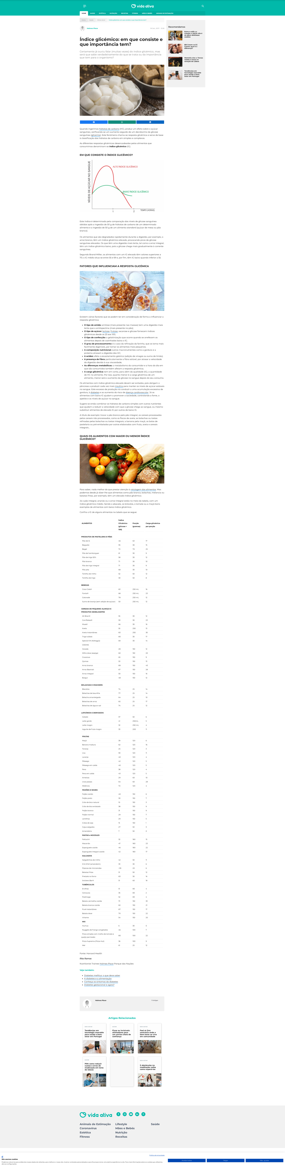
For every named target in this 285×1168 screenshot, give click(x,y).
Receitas (124, 13)
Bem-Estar (88, 1026)
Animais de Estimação (164, 13)
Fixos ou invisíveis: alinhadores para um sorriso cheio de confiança (121, 1034)
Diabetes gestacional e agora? (99, 985)
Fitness (135, 13)
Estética (102, 13)
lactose (106, 331)
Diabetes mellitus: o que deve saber (102, 975)
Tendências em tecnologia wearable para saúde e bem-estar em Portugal (94, 1034)
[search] (202, 6)
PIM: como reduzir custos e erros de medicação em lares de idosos (94, 1067)
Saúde (92, 13)
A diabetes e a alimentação (98, 978)
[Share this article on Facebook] (94, 122)
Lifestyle (121, 1124)
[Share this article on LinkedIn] (150, 122)
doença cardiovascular (137, 392)
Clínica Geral (101, 20)
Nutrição (113, 13)
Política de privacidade (157, 1155)
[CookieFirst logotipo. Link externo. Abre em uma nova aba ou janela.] (2, 1157)
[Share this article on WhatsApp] (122, 122)
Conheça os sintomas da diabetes (101, 982)
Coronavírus (88, 1128)
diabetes (95, 392)
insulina (119, 386)
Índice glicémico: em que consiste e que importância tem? (127, 20)
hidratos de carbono (109, 129)
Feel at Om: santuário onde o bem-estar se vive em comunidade (148, 1034)
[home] (142, 6)
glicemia (96, 135)
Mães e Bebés (147, 13)
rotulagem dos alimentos (143, 489)
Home (84, 13)
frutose (114, 331)
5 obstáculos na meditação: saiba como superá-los (148, 1067)
